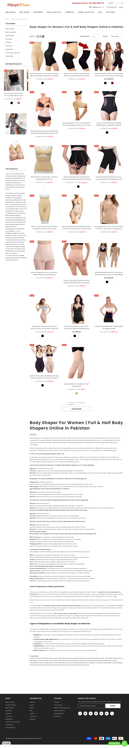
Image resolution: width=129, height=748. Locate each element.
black (14, 102)
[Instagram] (85, 713)
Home (7, 19)
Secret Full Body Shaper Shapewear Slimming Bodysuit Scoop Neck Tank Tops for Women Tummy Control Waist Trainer (44, 377)
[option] (16, 87)
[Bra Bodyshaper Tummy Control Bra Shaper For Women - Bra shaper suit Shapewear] (108, 209)
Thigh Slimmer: (39, 646)
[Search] (115, 3)
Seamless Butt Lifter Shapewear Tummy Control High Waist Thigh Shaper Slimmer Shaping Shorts (109, 178)
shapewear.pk (98, 613)
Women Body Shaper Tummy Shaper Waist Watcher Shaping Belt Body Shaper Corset (44, 132)
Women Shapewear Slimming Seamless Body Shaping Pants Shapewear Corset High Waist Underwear (76, 178)
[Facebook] (80, 713)
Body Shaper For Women (19, 19)
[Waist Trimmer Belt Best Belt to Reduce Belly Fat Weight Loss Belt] (108, 309)
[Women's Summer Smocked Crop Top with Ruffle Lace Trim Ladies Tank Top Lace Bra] (16, 80)
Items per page (84, 36)
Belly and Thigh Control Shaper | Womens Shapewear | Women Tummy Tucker (44, 228)
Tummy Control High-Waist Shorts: (46, 639)
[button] (26, 80)
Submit (113, 706)
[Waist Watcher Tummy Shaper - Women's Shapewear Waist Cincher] (44, 159)
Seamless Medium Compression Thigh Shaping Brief (76, 385)
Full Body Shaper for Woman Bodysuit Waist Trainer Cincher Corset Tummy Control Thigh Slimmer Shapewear (109, 75)
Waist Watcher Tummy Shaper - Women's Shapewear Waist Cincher (44, 178)
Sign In (121, 7)
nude (44, 186)
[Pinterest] (91, 713)
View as (32, 36)
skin (17, 102)
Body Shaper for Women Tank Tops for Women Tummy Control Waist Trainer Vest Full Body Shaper (44, 328)
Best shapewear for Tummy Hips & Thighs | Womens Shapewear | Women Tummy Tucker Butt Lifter (76, 124)
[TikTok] (96, 713)
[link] (16, 123)
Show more (76, 409)
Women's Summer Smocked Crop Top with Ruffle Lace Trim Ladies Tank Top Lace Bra (16, 95)
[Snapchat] (101, 713)
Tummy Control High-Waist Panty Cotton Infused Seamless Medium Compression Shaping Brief (76, 282)
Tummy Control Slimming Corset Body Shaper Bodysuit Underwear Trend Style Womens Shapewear (108, 124)
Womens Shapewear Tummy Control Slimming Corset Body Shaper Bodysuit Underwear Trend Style (76, 328)
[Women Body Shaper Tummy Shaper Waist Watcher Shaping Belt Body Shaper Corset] (44, 109)
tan (76, 393)
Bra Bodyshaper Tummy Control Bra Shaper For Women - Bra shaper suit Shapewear (109, 228)
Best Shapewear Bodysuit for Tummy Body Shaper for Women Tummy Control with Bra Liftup (109, 274)
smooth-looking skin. (110, 450)
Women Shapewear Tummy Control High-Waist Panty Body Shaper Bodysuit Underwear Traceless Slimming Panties (44, 274)
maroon (112, 83)
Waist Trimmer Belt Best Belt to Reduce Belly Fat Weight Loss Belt (109, 327)
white (10, 102)
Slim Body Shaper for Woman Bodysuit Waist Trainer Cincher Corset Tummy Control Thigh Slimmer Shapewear (76, 228)
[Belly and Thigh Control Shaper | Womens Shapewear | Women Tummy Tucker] (44, 209)
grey (21, 102)
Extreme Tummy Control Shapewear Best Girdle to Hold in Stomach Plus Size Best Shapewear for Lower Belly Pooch (77, 75)
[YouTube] (107, 713)
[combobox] (113, 3)
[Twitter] (112, 713)
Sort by (105, 36)
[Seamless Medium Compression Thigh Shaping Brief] (76, 362)
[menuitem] (16, 28)
